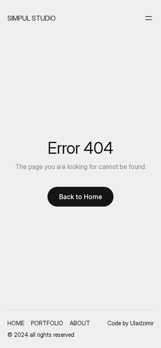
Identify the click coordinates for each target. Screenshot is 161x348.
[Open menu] (149, 18)
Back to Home (80, 197)
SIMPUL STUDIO (31, 18)
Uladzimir (142, 323)
